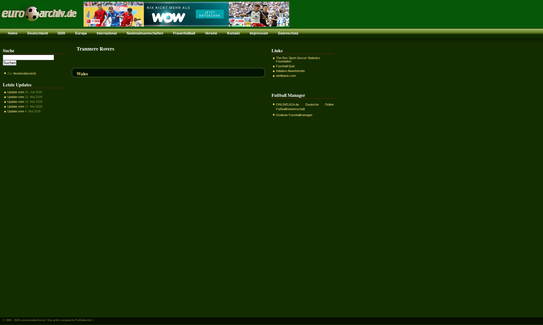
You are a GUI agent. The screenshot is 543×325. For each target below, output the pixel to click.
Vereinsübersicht (24, 73)
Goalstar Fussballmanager (294, 115)
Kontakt (233, 33)
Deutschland (37, 33)
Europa (81, 33)
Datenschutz (288, 33)
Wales (82, 73)
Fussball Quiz (285, 66)
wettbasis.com (286, 75)
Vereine (211, 33)
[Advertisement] (34, 215)
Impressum (259, 33)
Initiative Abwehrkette (290, 71)
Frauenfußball (184, 33)
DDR (61, 33)
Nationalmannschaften (145, 33)
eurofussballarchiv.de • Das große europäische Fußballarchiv (56, 320)
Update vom (15, 92)
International (107, 33)
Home (13, 33)
